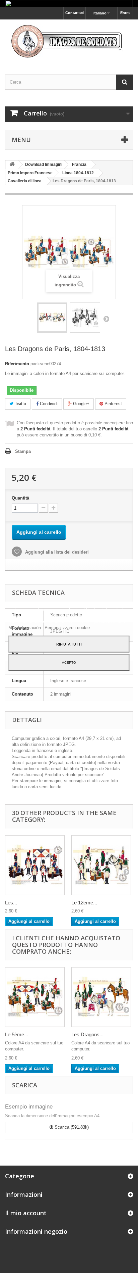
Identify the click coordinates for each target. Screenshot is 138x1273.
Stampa (23, 451)
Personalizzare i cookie (67, 627)
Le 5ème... (16, 1034)
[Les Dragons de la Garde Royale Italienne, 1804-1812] (101, 997)
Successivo (106, 318)
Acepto (69, 662)
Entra (125, 13)
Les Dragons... (87, 1034)
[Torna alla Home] (12, 164)
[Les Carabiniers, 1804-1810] (35, 865)
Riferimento (17, 363)
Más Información (25, 627)
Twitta (19, 403)
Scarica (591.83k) (71, 1127)
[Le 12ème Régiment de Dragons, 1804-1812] (101, 865)
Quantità (20, 498)
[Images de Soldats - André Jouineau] (69, 41)
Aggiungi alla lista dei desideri (56, 552)
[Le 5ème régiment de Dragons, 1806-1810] (35, 997)
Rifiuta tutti (69, 644)
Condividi (48, 403)
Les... (11, 902)
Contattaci (74, 13)
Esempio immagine (29, 1106)
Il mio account (26, 1213)
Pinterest (112, 403)
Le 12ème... (84, 902)
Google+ (80, 403)
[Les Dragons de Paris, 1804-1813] (52, 317)
